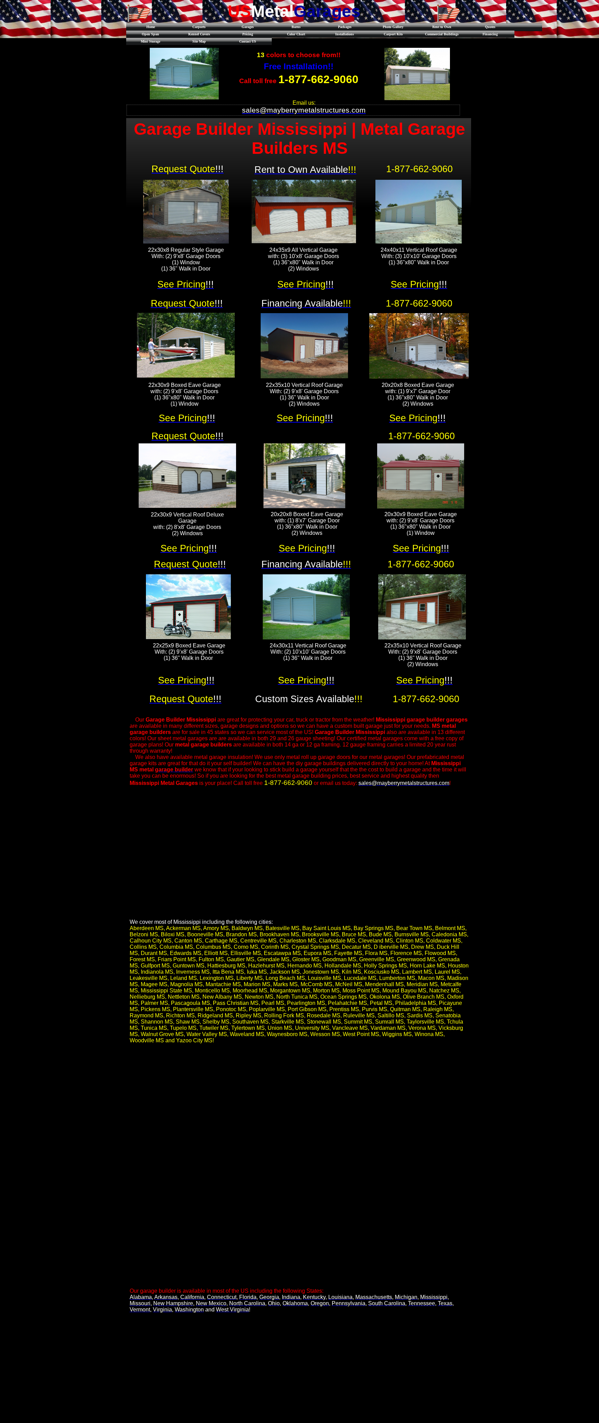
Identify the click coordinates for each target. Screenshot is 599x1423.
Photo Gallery (393, 27)
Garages (248, 27)
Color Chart (296, 34)
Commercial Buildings (442, 34)
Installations (344, 34)
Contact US (247, 41)
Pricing (247, 34)
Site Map (199, 41)
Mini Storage (150, 41)
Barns (296, 27)
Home (150, 27)
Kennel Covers (199, 34)
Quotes (490, 27)
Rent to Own (441, 27)
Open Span (150, 34)
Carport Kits (393, 34)
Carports (199, 27)
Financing (490, 34)
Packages (344, 27)
